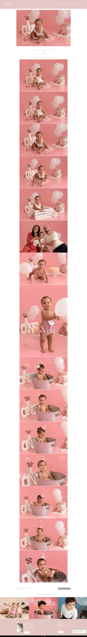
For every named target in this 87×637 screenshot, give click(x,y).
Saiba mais (27, 632)
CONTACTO (81, 4)
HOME (55, 4)
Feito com (43, 636)
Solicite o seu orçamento (64, 588)
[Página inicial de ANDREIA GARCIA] (8, 4)
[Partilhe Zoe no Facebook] (16, 589)
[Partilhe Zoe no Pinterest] (19, 589)
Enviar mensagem (61, 624)
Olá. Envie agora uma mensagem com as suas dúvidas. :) (78, 631)
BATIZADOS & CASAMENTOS (74, 4)
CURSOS (63, 4)
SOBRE (67, 4)
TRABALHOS (59, 4)
